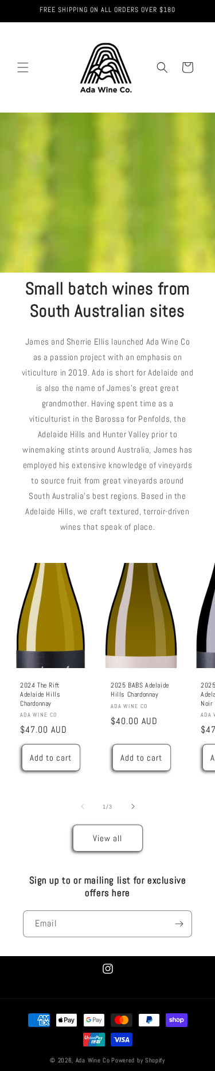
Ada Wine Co (93, 1060)
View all (107, 838)
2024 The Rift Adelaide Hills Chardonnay (40, 694)
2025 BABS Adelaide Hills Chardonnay (140, 690)
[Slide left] (82, 806)
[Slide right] (133, 806)
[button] (23, 67)
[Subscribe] (178, 923)
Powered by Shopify (138, 1060)
